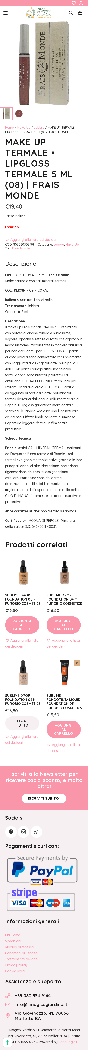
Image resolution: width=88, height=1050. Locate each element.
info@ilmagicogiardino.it (41, 1004)
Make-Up (24, 127)
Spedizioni (13, 941)
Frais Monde (21, 248)
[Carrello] (80, 12)
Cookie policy (15, 971)
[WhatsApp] (36, 832)
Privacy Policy (16, 965)
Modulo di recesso (19, 947)
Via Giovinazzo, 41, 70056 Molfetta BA (42, 1015)
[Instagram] (23, 832)
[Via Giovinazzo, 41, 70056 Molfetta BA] (10, 1015)
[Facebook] (11, 832)
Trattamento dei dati (21, 959)
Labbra (39, 127)
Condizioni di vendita (21, 953)
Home (9, 127)
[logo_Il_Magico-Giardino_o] (38, 12)
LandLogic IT (69, 1042)
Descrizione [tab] (20, 263)
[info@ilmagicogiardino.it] (10, 1004)
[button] (5, 13)
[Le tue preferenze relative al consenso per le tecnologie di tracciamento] (7, 1042)
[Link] (74, 3)
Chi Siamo (12, 935)
